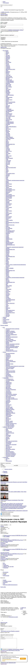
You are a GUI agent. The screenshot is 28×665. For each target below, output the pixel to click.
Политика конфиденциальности (10, 584)
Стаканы (8, 329)
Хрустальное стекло (10, 116)
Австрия (8, 55)
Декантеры (8, 338)
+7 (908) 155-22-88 (5, 12)
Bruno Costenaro (9, 137)
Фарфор (7, 90)
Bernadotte (8, 92)
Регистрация (6, 2)
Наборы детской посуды (11, 423)
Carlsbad (7, 93)
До (14, 465)
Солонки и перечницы (11, 389)
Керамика (8, 71)
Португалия (8, 62)
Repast (7, 100)
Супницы (8, 400)
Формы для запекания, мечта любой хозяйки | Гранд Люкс (13, 491)
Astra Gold (8, 75)
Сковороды (8, 355)
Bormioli (7, 175)
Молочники (8, 396)
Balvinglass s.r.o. (9, 77)
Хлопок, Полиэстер (10, 303)
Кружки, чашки (9, 421)
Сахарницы (8, 416)
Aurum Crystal (9, 76)
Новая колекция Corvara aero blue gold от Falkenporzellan (13, 507)
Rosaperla (8, 131)
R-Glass (7, 313)
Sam (7, 165)
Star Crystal (8, 89)
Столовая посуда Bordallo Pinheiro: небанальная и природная (14, 510)
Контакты (5, 323)
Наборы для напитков (10, 332)
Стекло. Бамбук (9, 220)
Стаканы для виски (10, 345)
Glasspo (7, 112)
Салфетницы (8, 383)
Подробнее (3, 543)
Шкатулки (8, 448)
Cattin (7, 159)
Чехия (7, 51)
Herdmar (7, 271)
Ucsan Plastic (8, 289)
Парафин (8, 258)
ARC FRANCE (9, 311)
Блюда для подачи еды (11, 395)
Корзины (8, 402)
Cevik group (8, 160)
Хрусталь (8, 105)
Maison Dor (8, 300)
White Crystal (8, 155)
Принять (23, 658)
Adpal (7, 257)
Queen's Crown (9, 99)
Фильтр (2, 526)
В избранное (3, 545)
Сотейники (8, 356)
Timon (7, 152)
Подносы (8, 405)
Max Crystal (8, 85)
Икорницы (8, 401)
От (1, 465)
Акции (4, 320)
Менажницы (8, 388)
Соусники (8, 390)
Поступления (6, 319)
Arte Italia (8, 133)
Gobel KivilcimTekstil (10, 299)
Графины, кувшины (10, 331)
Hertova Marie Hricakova (11, 126)
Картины (8, 438)
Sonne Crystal (9, 114)
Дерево (7, 132)
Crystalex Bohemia (10, 81)
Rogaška (7, 316)
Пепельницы (8, 442)
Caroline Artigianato (10, 138)
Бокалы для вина (9, 339)
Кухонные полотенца (10, 455)
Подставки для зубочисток (12, 398)
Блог (2, 502)
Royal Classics (9, 86)
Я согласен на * (13, 649)
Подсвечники (9, 431)
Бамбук (7, 182)
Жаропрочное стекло (10, 69)
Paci (6, 288)
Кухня (4, 564)
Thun (7, 104)
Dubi (7, 96)
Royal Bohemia (9, 113)
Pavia (7, 302)
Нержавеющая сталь (10, 144)
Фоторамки (8, 435)
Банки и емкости (9, 376)
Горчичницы (8, 404)
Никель (7, 199)
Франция (8, 65)
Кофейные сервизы (10, 409)
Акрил (7, 171)
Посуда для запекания (10, 361)
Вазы (7, 429)
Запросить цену (12, 662)
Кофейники (8, 414)
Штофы (7, 342)
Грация (7, 274)
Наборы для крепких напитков (12, 343)
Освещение (5, 567)
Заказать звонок (4, 14)
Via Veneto (8, 153)
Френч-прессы (9, 415)
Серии (4, 318)
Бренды (5, 317)
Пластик (8, 201)
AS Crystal (8, 117)
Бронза (7, 130)
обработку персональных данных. (15, 29)
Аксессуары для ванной (11, 444)
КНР (7, 54)
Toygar (7, 292)
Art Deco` (8, 174)
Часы (7, 439)
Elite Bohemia (9, 111)
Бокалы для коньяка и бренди (12, 346)
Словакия (8, 66)
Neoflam (7, 202)
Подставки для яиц (10, 397)
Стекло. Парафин (9, 268)
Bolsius (7, 261)
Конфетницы (9, 382)
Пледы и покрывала (10, 452)
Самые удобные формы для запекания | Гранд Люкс (12, 500)
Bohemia (7, 78)
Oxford (7, 234)
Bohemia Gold (9, 79)
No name (8, 276)
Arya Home (8, 298)
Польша (7, 61)
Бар (4, 563)
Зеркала (7, 437)
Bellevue (7, 72)
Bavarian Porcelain (10, 242)
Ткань (7, 212)
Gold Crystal (8, 84)
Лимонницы (8, 391)
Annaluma (8, 135)
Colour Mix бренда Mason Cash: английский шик (11, 504)
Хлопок (7, 297)
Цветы (7, 430)
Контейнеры (8, 375)
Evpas (7, 125)
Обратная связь (4, 622)
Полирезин (8, 217)
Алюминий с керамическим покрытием (14, 247)
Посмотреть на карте (13, 616)
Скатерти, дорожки (10, 456)
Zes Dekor (8, 293)
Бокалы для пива (9, 349)
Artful (7, 283)
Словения (8, 68)
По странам (5, 50)
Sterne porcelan (9, 103)
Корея (7, 59)
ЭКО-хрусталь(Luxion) (11, 167)
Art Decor (8, 148)
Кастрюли (8, 354)
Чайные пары (9, 410)
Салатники (8, 386)
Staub (7, 309)
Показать (5, 471)
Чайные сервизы (9, 408)
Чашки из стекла (9, 333)
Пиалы (7, 403)
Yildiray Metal (9, 285)
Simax (7, 70)
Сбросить (5, 472)
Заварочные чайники (10, 412)
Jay (6, 245)
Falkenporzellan (9, 97)
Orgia (7, 140)
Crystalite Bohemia (10, 82)
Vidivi (7, 154)
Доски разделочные (10, 367)
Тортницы (8, 384)
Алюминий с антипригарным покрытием (15, 180)
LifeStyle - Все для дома (8, 566)
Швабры (8, 445)
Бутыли (7, 373)
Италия (7, 52)
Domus (7, 143)
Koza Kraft (8, 291)
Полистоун (8, 205)
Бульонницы (8, 393)
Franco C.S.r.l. (9, 151)
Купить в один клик (15, 650)
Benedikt (7, 91)
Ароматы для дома (10, 432)
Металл (7, 141)
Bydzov (7, 107)
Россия (7, 63)
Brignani (7, 145)
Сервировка (5, 565)
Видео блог (3, 474)
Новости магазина (6, 513)
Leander (7, 98)
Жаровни (8, 365)
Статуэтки (8, 436)
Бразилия (8, 56)
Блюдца (7, 419)
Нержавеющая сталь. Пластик (12, 222)
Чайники (8, 357)
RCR (7, 168)
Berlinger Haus (9, 196)
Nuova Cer (8, 139)
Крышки (8, 362)
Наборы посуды (9, 360)
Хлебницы (8, 374)
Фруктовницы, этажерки (11, 394)
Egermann (8, 83)
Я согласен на (13, 29)
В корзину (10, 541)
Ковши (7, 359)
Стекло (7, 73)
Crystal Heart (8, 109)
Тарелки (7, 381)
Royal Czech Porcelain (10, 102)
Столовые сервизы (10, 380)
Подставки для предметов (11, 441)
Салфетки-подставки (10, 370)
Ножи (7, 369)
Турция (7, 64)
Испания (8, 58)
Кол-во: (2, 628)
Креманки (8, 335)
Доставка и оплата (7, 321)
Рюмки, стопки (9, 341)
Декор (7, 434)
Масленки (8, 387)
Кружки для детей (10, 424)
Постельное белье (10, 451)
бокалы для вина (8, 469)
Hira (7, 284)
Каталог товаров (4, 325)
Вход (4, 1)
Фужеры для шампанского (11, 336)
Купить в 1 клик (4, 542)
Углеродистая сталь (10, 224)
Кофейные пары (9, 411)
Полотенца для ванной (11, 453)
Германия (8, 57)
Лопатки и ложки (10, 368)
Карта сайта (3, 586)
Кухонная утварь (9, 363)
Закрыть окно (4, 47)
